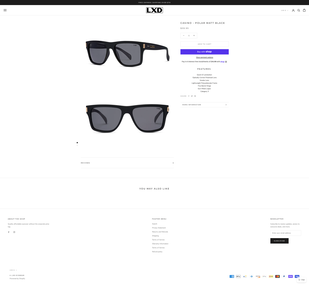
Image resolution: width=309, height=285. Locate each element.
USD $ (283, 10)
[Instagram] (14, 232)
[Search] (299, 10)
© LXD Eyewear (17, 275)
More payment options (204, 57)
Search (154, 224)
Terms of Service (158, 240)
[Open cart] (304, 10)
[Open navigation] (5, 10)
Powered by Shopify (17, 278)
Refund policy (157, 252)
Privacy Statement (159, 228)
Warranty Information (160, 244)
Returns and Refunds (160, 232)
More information (191, 105)
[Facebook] (189, 96)
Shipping (155, 236)
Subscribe (279, 241)
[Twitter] (192, 96)
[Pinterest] (195, 96)
